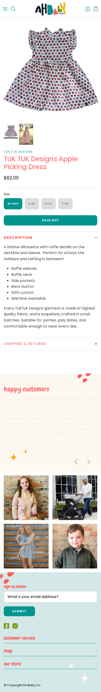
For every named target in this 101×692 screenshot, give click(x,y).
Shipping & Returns (25, 343)
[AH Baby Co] (50, 8)
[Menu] (5, 9)
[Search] (15, 9)
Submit (19, 611)
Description (18, 237)
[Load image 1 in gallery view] (50, 69)
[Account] (85, 9)
